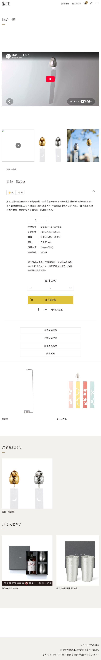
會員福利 (65, 3)
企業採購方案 (50, 338)
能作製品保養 (50, 345)
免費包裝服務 (50, 330)
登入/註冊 (76, 3)
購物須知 (50, 353)
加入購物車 (50, 299)
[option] (50, 57)
